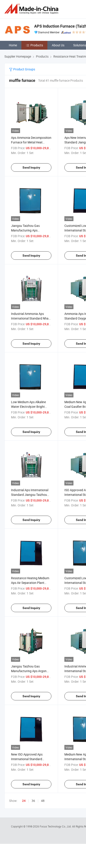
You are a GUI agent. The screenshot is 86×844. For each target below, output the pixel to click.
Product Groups (24, 69)
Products (36, 45)
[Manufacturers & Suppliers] (32, 9)
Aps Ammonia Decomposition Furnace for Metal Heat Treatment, (31, 142)
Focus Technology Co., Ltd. (56, 826)
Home (13, 45)
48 (43, 801)
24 (24, 801)
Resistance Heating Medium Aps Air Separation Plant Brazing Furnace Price (30, 582)
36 (33, 801)
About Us (58, 45)
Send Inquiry (31, 167)
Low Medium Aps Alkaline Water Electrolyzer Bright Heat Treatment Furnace (28, 406)
